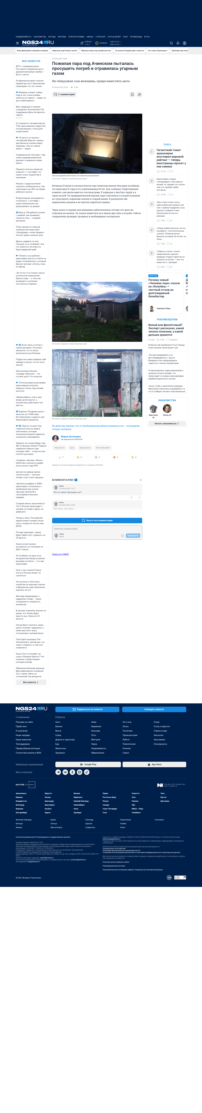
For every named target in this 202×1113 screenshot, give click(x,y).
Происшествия (130, 735)
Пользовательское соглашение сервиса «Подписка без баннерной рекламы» (133, 870)
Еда (57, 744)
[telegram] (58, 772)
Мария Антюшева (71, 436)
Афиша (90, 37)
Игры (147, 37)
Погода (52, 37)
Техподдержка (23, 744)
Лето (93, 735)
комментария (66, 94)
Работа (126, 739)
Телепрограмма (76, 37)
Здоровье (60, 753)
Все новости (31, 61)
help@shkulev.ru (34, 862)
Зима (93, 722)
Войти (62, 537)
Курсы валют (114, 37)
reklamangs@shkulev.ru (111, 839)
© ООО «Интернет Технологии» (28, 878)
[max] (79, 772)
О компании (22, 731)
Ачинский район (103, 448)
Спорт (157, 722)
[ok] (72, 772)
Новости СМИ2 (60, 554)
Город (58, 735)
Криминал (96, 726)
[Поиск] (171, 43)
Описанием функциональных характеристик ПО (121, 850)
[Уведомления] (178, 43)
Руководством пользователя (114, 849)
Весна (58, 731)
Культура (95, 731)
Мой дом (95, 739)
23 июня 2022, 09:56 (60, 87)
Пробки (101, 43)
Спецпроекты (160, 744)
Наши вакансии (23, 739)
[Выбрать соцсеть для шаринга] (139, 94)
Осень (126, 726)
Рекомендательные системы (114, 866)
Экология (158, 735)
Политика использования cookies (116, 862)
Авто (57, 722)
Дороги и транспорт (65, 739)
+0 (131, 497)
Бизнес (58, 726)
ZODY (125, 37)
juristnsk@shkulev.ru (78, 860)
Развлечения (129, 744)
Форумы (62, 37)
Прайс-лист (21, 726)
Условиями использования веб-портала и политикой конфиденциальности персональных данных (141, 852)
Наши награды (23, 735)
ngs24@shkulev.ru (47, 858)
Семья (126, 753)
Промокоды (136, 37)
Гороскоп (101, 37)
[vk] (65, 772)
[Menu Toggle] (17, 43)
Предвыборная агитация (28, 748)
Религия (127, 748)
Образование (97, 753)
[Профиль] (184, 43)
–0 (139, 497)
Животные (60, 748)
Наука (94, 744)
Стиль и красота (162, 726)
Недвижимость (23, 37)
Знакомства (40, 37)
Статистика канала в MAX (28, 753)
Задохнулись (85, 448)
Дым (72, 448)
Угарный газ (59, 448)
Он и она (127, 722)
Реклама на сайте (24, 722)
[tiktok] (86, 772)
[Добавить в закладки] (132, 94)
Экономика (159, 739)
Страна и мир (160, 731)
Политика (127, 731)
